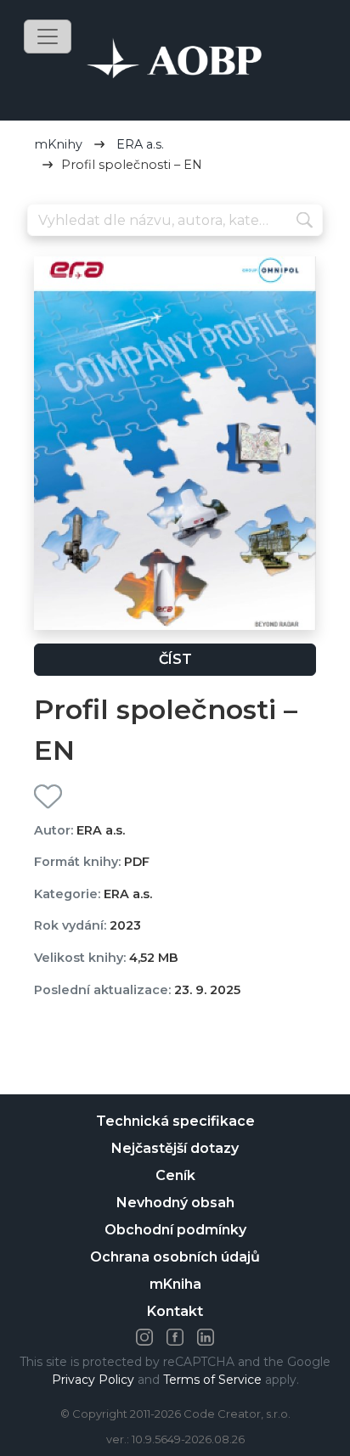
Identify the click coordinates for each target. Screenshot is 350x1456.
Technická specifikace (175, 1121)
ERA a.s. (140, 144)
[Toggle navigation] (47, 36)
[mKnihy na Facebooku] (175, 1337)
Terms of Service (212, 1379)
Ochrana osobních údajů (175, 1257)
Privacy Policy (93, 1379)
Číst (175, 659)
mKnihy (58, 144)
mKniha (175, 1284)
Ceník (175, 1175)
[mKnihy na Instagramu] (144, 1337)
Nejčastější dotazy (175, 1148)
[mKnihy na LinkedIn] (205, 1337)
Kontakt (175, 1311)
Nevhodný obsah (175, 1203)
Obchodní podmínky (175, 1230)
